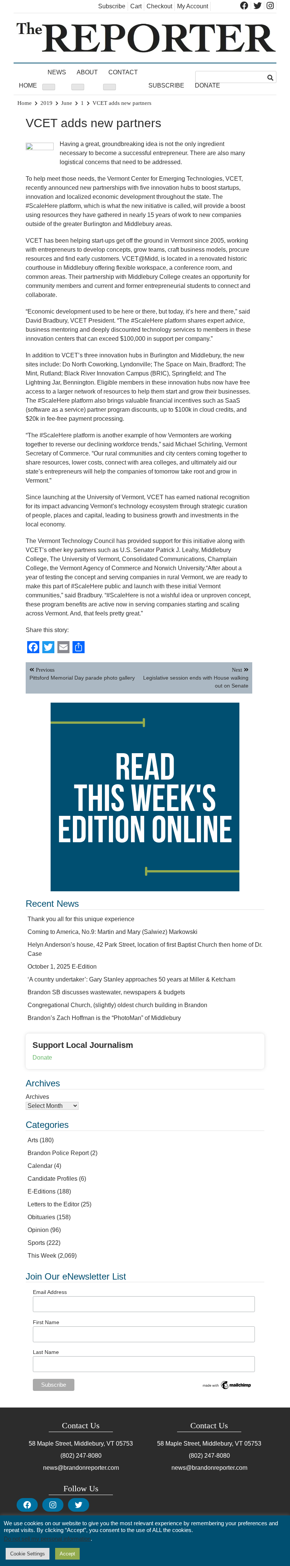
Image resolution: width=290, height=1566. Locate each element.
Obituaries (41, 1217)
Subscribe (111, 6)
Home (28, 85)
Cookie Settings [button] (27, 1554)
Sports (36, 1243)
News (57, 72)
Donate (207, 85)
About (87, 72)
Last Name (46, 1352)
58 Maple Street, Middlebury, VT (71, 1443)
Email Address (50, 1292)
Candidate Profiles (52, 1178)
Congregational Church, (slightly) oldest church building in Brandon (117, 1005)
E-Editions (42, 1191)
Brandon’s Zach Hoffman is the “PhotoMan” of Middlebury (104, 1018)
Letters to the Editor (53, 1204)
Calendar (40, 1166)
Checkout (159, 6)
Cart (136, 6)
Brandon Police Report (58, 1153)
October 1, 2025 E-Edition (62, 966)
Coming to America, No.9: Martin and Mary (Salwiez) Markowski (112, 932)
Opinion (38, 1230)
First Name (46, 1322)
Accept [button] (67, 1554)
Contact (123, 72)
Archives (37, 1097)
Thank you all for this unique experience (81, 919)
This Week (42, 1255)
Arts (33, 1140)
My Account (192, 6)
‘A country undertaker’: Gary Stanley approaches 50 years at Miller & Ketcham (131, 979)
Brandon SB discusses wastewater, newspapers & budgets (106, 992)
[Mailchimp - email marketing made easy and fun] (227, 1389)
